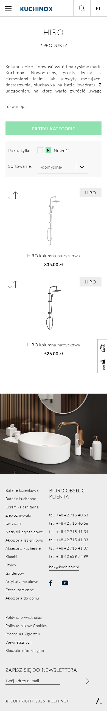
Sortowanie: (20, 166)
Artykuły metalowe (21, 581)
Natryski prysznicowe (24, 531)
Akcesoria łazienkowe (24, 540)
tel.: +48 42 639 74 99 (68, 556)
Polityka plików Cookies (26, 625)
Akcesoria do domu (22, 598)
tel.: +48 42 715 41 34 (68, 531)
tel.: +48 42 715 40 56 (68, 523)
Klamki (11, 556)
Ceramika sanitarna (22, 507)
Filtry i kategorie (53, 128)
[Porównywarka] (12, 195)
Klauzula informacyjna (24, 650)
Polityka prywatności (23, 617)
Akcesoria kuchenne (23, 548)
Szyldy (10, 564)
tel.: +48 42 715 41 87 (68, 548)
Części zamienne (19, 589)
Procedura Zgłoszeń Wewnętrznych (22, 638)
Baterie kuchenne (20, 498)
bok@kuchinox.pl (64, 566)
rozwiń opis (16, 106)
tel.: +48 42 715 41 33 (68, 539)
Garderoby (14, 573)
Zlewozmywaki (18, 515)
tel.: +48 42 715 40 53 (68, 515)
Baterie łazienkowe (21, 490)
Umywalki (13, 523)
